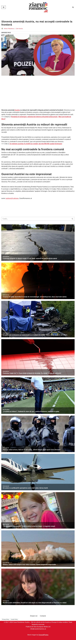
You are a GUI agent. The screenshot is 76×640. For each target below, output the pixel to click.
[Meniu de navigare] (3, 7)
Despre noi (33, 616)
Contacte (43, 616)
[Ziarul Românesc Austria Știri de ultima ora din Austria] (38, 7)
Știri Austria (19, 28)
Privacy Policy (5, 619)
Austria (17, 110)
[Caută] (73, 7)
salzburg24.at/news (12, 198)
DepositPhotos (43, 635)
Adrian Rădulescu (9, 28)
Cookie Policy (14, 619)
